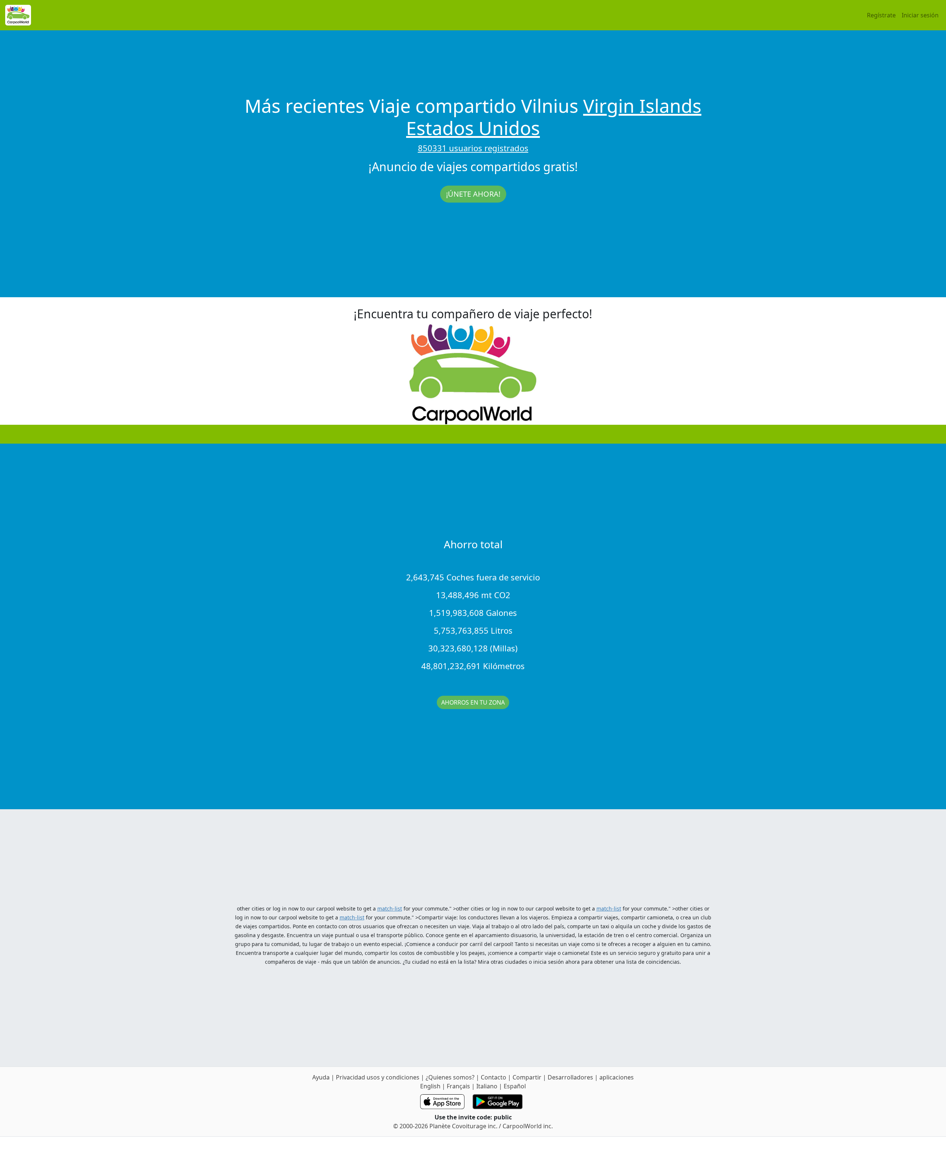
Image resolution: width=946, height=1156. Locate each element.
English (430, 1086)
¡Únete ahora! (473, 194)
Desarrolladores (570, 1077)
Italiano (486, 1086)
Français (458, 1086)
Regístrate (881, 15)
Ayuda (321, 1077)
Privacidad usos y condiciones (378, 1077)
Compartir (527, 1077)
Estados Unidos (473, 127)
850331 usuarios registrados (473, 147)
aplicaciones (616, 1077)
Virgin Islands (642, 105)
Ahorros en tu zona (473, 702)
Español (515, 1086)
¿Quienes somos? (450, 1077)
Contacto (494, 1077)
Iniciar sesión (920, 15)
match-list (389, 908)
